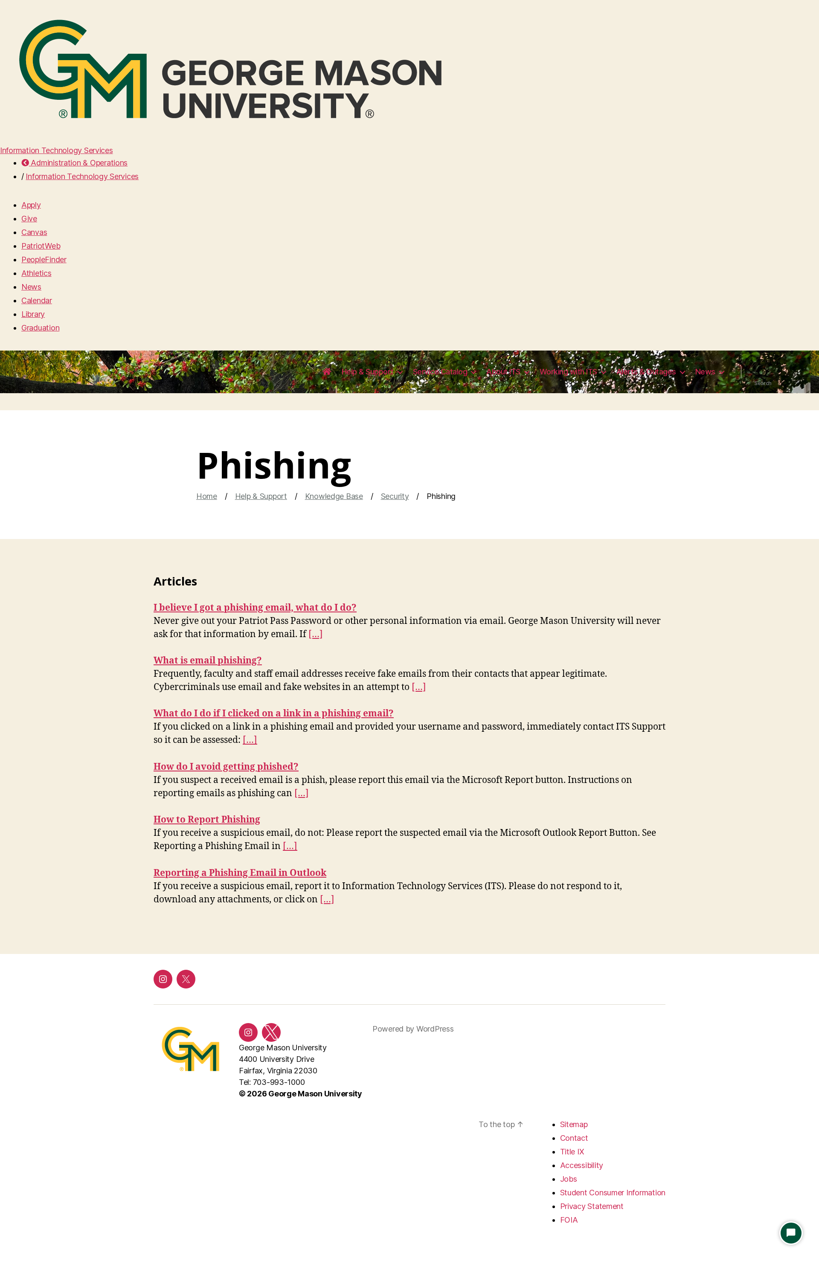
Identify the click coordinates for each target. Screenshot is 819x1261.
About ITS (503, 371)
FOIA (569, 1219)
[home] (326, 372)
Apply (31, 204)
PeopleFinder (44, 259)
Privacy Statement (592, 1206)
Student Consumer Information (612, 1192)
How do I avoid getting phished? (226, 767)
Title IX (572, 1151)
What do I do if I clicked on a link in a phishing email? (274, 713)
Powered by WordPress (413, 1028)
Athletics (36, 273)
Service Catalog (440, 371)
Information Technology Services (56, 150)
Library (33, 314)
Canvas (34, 232)
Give (29, 218)
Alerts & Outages (646, 371)
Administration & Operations (78, 162)
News (31, 286)
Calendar (36, 300)
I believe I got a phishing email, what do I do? (255, 608)
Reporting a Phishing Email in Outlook (240, 873)
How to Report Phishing (207, 820)
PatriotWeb (40, 245)
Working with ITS (568, 371)
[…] (315, 634)
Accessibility (582, 1165)
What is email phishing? (208, 661)
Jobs (568, 1178)
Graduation (40, 327)
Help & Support (368, 371)
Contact (574, 1137)
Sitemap (574, 1124)
